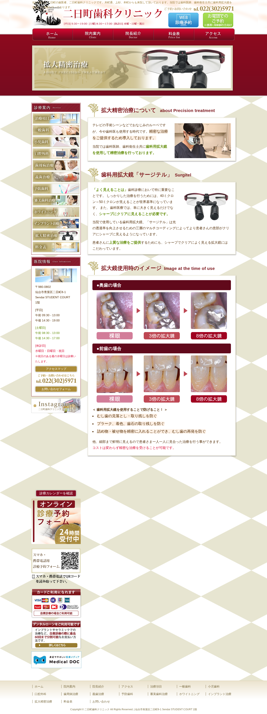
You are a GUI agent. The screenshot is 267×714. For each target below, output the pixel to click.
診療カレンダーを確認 (56, 493)
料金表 (174, 34)
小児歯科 (214, 686)
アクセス (214, 34)
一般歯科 (185, 686)
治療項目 (156, 686)
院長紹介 (133, 34)
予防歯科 (127, 694)
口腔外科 (40, 694)
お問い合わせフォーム (56, 389)
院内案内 (93, 34)
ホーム (52, 34)
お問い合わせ (101, 701)
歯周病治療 (71, 694)
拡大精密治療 (43, 701)
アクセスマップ (56, 368)
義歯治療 (98, 694)
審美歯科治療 (159, 694)
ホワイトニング (189, 694)
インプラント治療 (219, 694)
